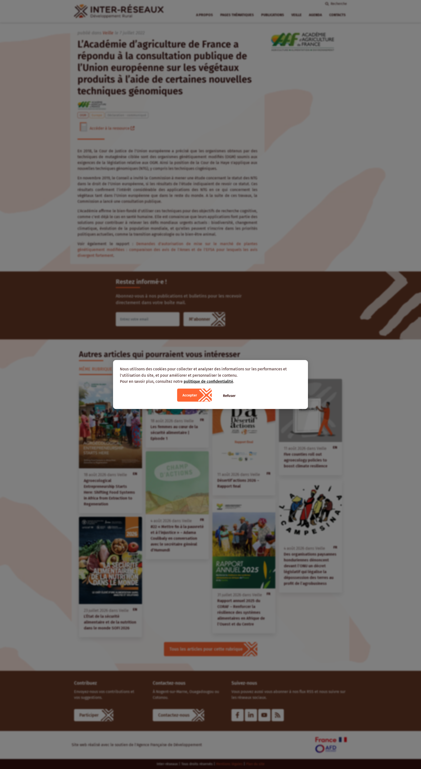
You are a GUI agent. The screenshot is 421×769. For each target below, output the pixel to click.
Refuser (229, 395)
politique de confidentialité (208, 381)
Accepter (189, 395)
